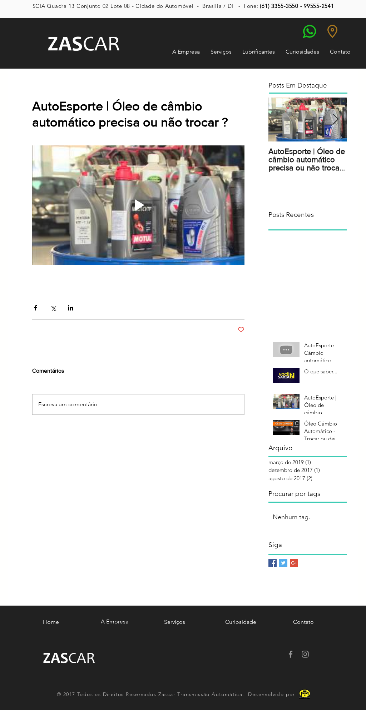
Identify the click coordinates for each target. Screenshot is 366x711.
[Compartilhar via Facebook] (35, 307)
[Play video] (138, 205)
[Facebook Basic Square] (272, 563)
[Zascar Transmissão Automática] (290, 654)
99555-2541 (319, 6)
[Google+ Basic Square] (294, 563)
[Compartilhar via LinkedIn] (70, 307)
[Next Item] (335, 119)
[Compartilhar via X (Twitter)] (53, 307)
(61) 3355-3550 (279, 6)
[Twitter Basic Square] (283, 563)
